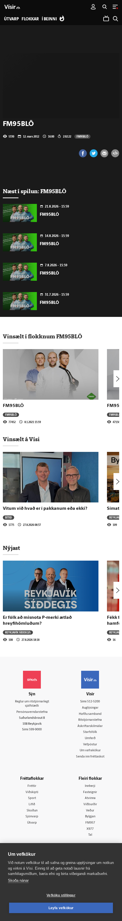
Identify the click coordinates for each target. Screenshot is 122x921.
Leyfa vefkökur (61, 908)
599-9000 (35, 729)
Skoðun (32, 810)
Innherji (90, 786)
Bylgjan (90, 816)
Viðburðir (90, 804)
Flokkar (30, 19)
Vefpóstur (90, 744)
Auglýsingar (90, 707)
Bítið (8, 517)
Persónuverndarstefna (32, 712)
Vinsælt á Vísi (21, 439)
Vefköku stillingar (61, 895)
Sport (32, 798)
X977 (90, 829)
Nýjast (11, 548)
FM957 (90, 822)
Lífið (32, 804)
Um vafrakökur (90, 750)
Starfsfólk (90, 732)
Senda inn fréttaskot (90, 756)
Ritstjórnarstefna (90, 720)
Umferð (90, 738)
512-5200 (93, 701)
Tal (90, 835)
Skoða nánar (18, 880)
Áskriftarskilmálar (90, 726)
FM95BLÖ (82, 136)
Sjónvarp (32, 816)
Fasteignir (90, 792)
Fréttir (32, 786)
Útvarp (32, 822)
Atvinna (90, 798)
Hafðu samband (90, 714)
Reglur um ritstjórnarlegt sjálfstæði (32, 703)
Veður (90, 810)
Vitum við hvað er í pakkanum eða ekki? (45, 508)
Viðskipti (32, 792)
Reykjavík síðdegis (18, 632)
